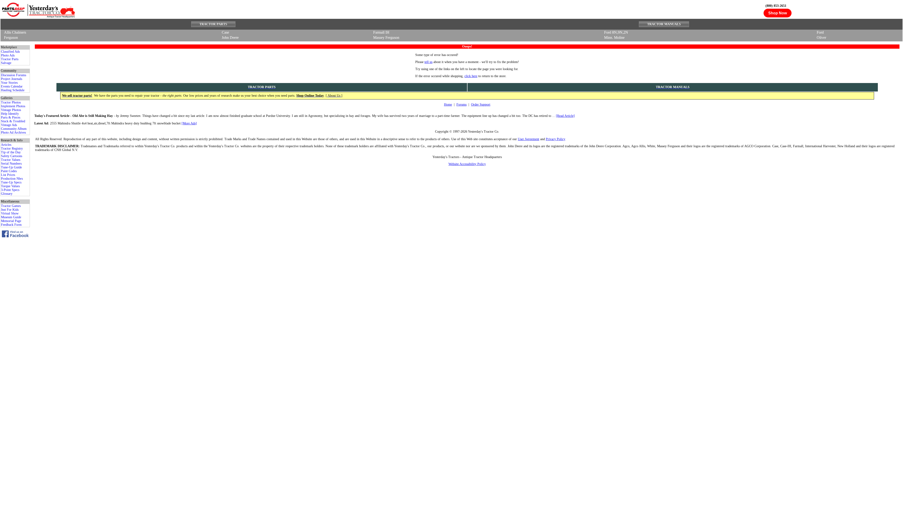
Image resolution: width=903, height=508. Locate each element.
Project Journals (11, 79)
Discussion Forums (13, 75)
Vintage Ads (9, 125)
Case (225, 32)
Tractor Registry (12, 148)
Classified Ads (10, 51)
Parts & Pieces (10, 117)
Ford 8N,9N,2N (616, 32)
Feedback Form (11, 224)
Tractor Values (10, 160)
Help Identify (10, 113)
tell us (428, 62)
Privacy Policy (555, 139)
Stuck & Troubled (13, 121)
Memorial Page (11, 221)
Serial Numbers (11, 163)
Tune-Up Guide (11, 167)
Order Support (480, 104)
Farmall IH (381, 32)
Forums (461, 104)
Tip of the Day (11, 152)
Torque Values (10, 186)
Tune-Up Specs (11, 182)
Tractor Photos (11, 102)
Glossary (6, 193)
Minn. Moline (614, 38)
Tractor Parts (9, 59)
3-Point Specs (10, 190)
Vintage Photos (11, 110)
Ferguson (11, 38)
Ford (820, 32)
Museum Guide (11, 217)
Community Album (14, 129)
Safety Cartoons (11, 156)
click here (470, 76)
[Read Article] (565, 116)
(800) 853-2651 (775, 6)
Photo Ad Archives (13, 132)
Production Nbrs (12, 178)
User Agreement (528, 139)
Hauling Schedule (12, 90)
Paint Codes (9, 171)
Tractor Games (11, 206)
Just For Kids (10, 209)
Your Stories (9, 82)
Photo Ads (8, 55)
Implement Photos (13, 106)
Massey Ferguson (386, 38)
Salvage (6, 63)
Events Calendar (12, 86)
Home (448, 104)
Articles (6, 145)
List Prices (8, 175)
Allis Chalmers (15, 32)
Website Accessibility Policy (467, 164)
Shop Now (777, 13)
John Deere (230, 38)
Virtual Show (10, 213)
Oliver (821, 38)
